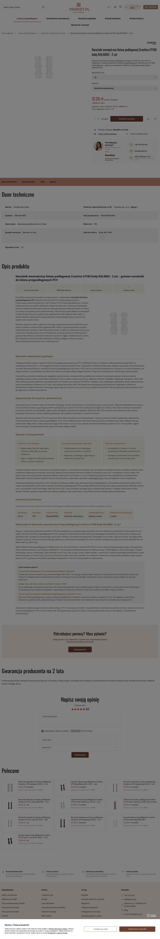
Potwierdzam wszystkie (137, 929)
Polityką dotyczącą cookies (58, 929)
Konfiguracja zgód (101, 929)
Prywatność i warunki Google (57, 933)
